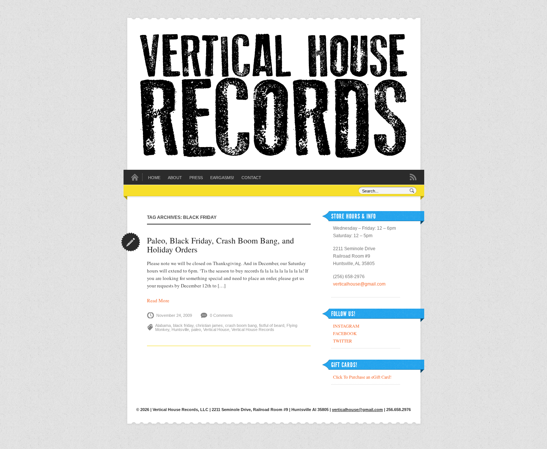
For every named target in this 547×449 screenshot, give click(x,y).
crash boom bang (241, 325)
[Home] (134, 179)
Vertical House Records (252, 329)
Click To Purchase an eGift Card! (362, 377)
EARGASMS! (222, 177)
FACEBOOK (345, 333)
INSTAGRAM (346, 326)
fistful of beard (271, 325)
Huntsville (180, 329)
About (175, 177)
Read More (158, 300)
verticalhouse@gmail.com (359, 284)
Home (154, 177)
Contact (251, 177)
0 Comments (221, 315)
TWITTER (342, 341)
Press (196, 177)
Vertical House (216, 329)
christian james (209, 325)
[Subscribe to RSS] (413, 176)
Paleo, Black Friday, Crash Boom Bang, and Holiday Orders (220, 245)
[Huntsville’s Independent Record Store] (273, 156)
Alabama (163, 325)
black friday (183, 325)
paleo (196, 329)
